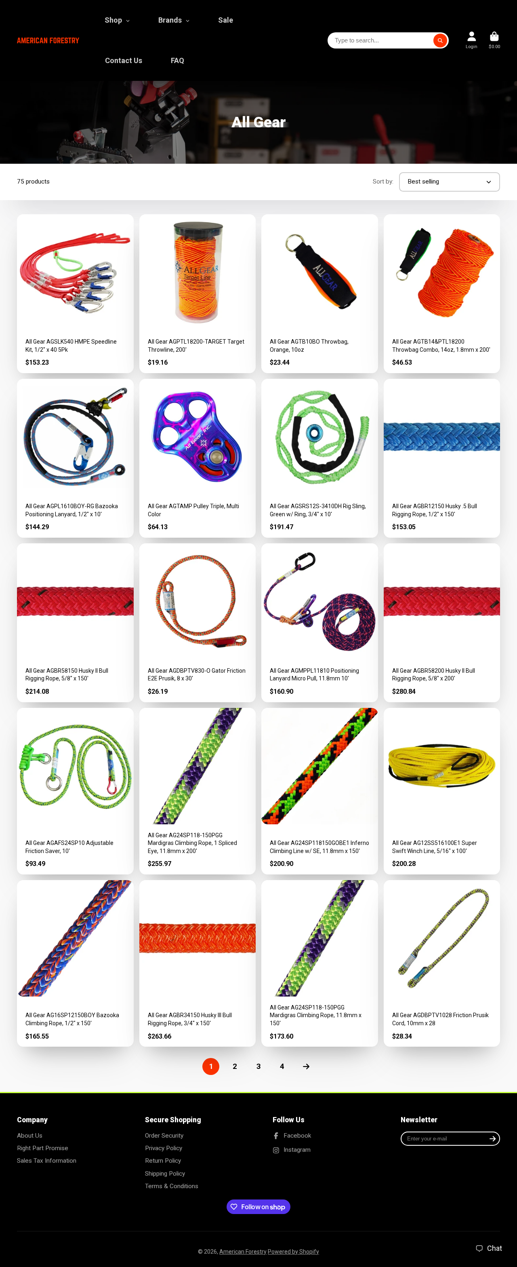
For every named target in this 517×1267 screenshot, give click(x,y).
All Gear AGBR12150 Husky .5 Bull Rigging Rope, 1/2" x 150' (442, 458)
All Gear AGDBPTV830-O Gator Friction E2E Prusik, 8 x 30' (197, 622)
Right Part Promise (42, 1148)
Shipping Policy (165, 1173)
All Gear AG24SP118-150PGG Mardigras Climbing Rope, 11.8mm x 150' (319, 963)
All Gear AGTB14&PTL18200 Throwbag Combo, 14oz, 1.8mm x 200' (442, 293)
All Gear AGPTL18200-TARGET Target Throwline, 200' (197, 293)
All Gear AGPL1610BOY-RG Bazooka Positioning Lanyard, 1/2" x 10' (75, 458)
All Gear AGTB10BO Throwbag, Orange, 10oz (319, 293)
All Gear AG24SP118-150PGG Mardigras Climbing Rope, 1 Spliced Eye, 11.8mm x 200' (197, 791)
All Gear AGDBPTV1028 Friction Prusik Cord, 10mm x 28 (442, 963)
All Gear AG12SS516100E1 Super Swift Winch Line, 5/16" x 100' (442, 791)
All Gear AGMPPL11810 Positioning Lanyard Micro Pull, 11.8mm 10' (319, 622)
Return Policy (163, 1160)
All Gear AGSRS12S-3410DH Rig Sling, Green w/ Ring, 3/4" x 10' (319, 458)
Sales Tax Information (46, 1160)
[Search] (440, 40)
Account (471, 40)
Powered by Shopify (293, 1251)
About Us (29, 1135)
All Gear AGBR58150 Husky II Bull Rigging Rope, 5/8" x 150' (75, 622)
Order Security (164, 1135)
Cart (494, 40)
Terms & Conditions (171, 1186)
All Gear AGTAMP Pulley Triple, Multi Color (197, 458)
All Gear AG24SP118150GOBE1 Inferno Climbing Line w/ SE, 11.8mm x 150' (319, 791)
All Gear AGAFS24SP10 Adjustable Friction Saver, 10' (75, 791)
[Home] (48, 40)
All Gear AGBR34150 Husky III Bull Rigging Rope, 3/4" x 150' (197, 963)
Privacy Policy (163, 1148)
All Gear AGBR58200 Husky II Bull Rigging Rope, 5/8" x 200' (442, 622)
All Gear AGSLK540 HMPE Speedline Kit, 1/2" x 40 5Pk (75, 293)
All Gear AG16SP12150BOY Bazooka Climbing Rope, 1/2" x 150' (75, 963)
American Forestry (243, 1251)
